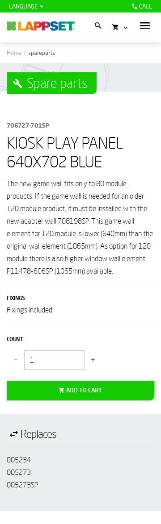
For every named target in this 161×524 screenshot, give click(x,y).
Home (14, 52)
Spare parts (57, 83)
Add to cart (84, 390)
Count (15, 339)
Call (145, 6)
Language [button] (23, 6)
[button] (145, 25)
